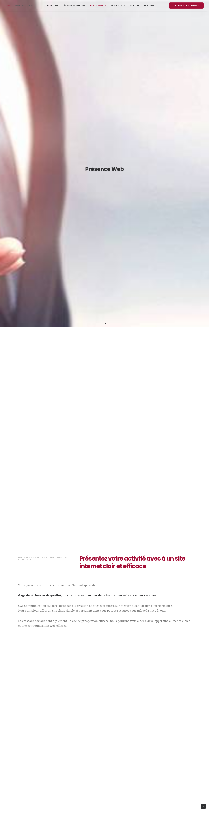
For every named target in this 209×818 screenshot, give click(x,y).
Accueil (54, 5)
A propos (119, 5)
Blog (136, 5)
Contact (152, 5)
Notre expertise (76, 5)
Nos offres (99, 5)
